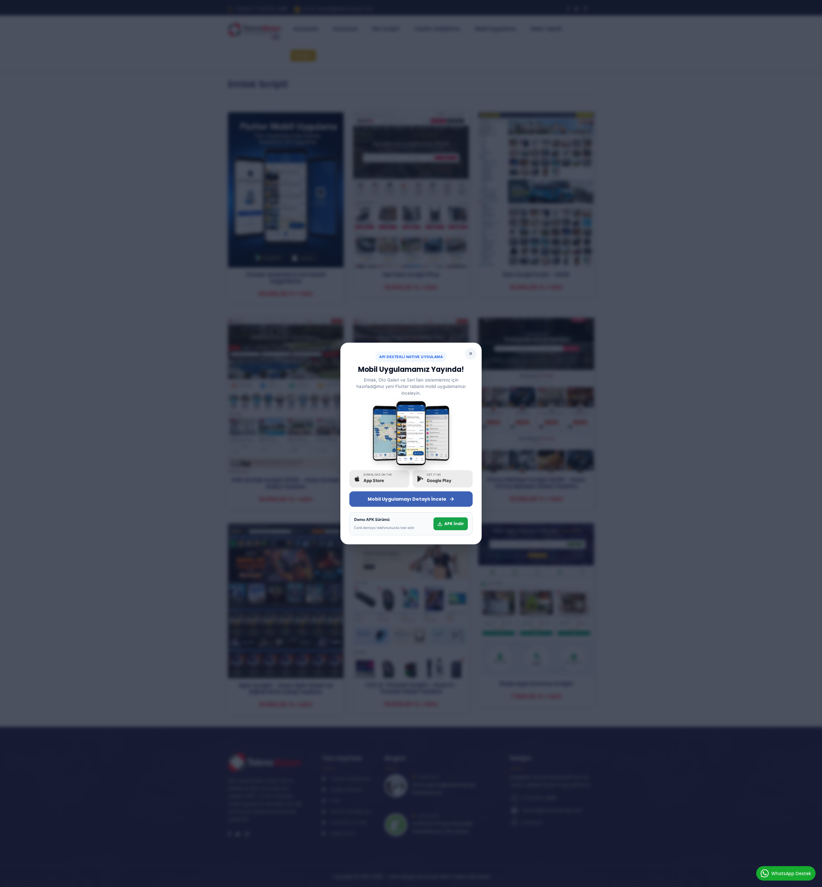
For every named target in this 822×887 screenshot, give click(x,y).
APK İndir (454, 523)
